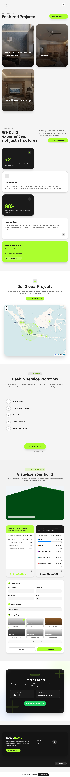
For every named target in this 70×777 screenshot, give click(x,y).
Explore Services (12, 258)
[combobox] (35, 609)
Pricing (39, 743)
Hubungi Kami (11, 64)
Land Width (39, 587)
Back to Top (60, 763)
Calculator (40, 746)
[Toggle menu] (63, 4)
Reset (23, 649)
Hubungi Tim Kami (36, 298)
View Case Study (10, 61)
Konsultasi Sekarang (59, 140)
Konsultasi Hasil (50, 649)
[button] (41, 335)
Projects (39, 740)
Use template (43, 774)
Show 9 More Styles (34, 641)
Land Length (12, 587)
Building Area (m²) (13, 595)
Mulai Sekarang (35, 446)
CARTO (63, 355)
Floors (37, 595)
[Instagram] (55, 742)
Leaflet (58, 355)
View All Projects (57, 16)
